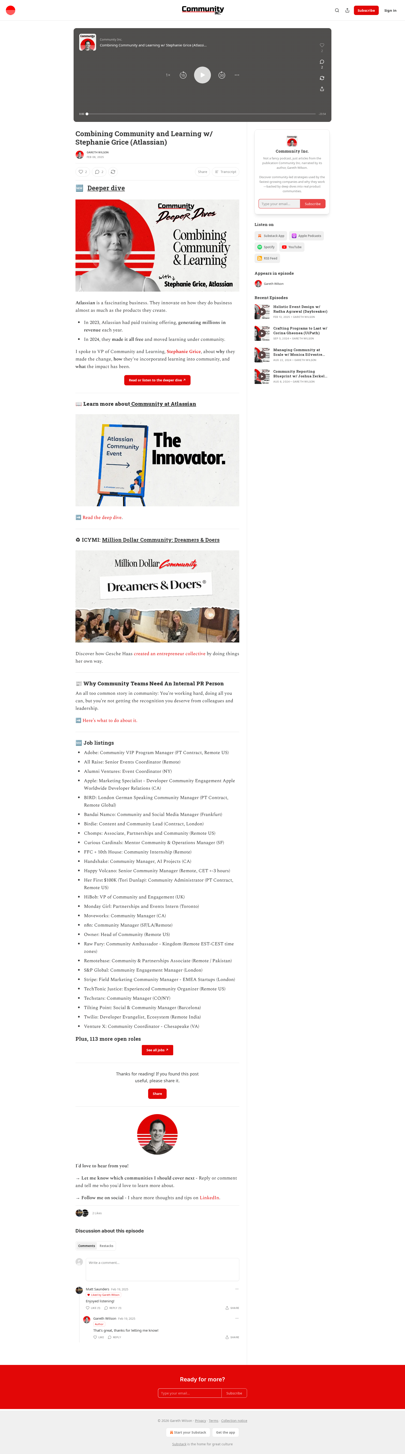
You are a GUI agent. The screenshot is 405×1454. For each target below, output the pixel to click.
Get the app (225, 1432)
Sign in (390, 10)
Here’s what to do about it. (109, 720)
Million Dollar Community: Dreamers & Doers (161, 539)
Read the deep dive (102, 517)
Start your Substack (190, 1432)
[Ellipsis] (237, 1289)
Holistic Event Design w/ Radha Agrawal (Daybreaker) (300, 309)
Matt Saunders (97, 1289)
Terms (213, 1420)
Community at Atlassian (163, 403)
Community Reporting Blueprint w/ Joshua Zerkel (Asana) (299, 373)
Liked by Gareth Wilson (105, 1294)
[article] (292, 311)
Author (99, 1324)
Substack (179, 1444)
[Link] (69, 188)
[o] (262, 312)
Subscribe (366, 10)
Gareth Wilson (98, 152)
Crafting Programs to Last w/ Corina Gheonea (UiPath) (300, 330)
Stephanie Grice (184, 351)
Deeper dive (106, 188)
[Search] (337, 10)
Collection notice (234, 1420)
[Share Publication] (347, 10)
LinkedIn (209, 1197)
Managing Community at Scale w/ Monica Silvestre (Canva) (297, 352)
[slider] (201, 114)
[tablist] (95, 1246)
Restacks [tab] (106, 1246)
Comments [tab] (86, 1246)
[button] (168, 75)
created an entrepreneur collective (170, 653)
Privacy (200, 1420)
